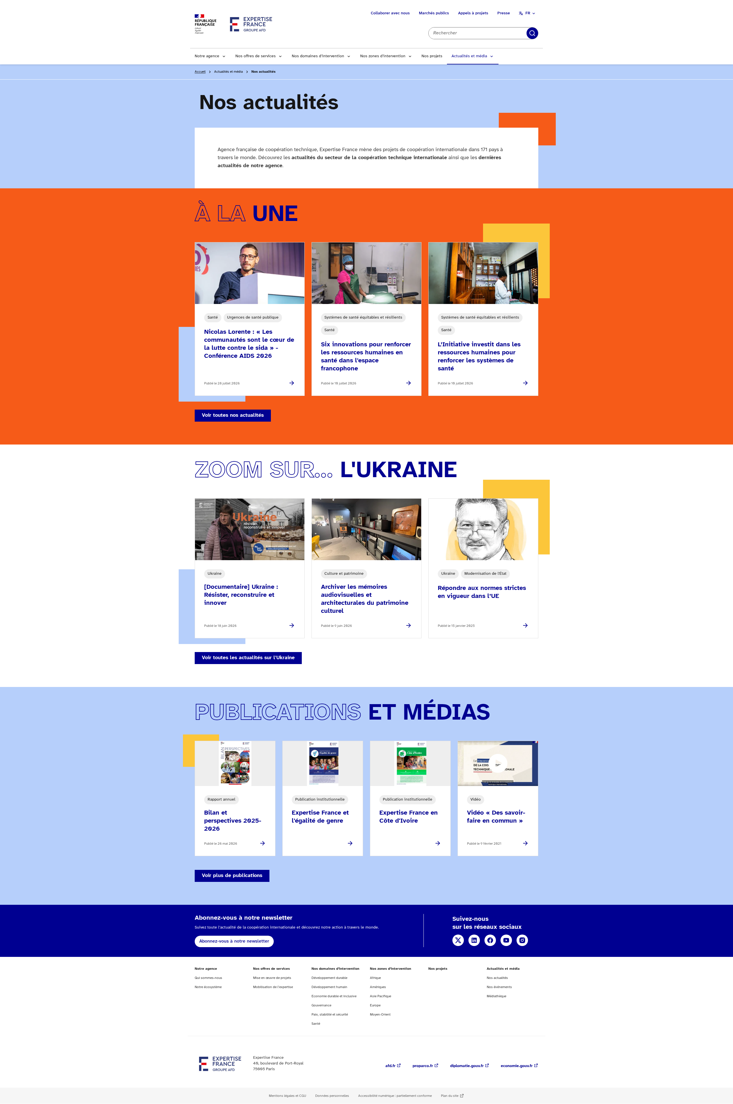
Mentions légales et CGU (287, 1096)
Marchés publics (434, 13)
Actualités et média (469, 56)
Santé (316, 1024)
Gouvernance (321, 1005)
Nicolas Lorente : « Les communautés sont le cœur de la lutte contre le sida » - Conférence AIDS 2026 (249, 344)
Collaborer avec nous (390, 13)
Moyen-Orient (380, 1014)
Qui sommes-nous (208, 978)
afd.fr (390, 1066)
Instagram (522, 940)
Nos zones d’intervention (382, 56)
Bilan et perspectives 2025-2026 (232, 820)
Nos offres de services (255, 56)
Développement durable (329, 978)
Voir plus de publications (232, 875)
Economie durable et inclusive (334, 996)
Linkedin (474, 940)
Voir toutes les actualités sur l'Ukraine (248, 658)
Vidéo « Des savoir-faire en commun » (496, 816)
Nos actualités (497, 978)
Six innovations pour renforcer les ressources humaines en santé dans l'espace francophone (366, 356)
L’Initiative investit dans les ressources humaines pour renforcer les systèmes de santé (479, 356)
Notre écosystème (208, 987)
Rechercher (532, 33)
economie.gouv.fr (517, 1066)
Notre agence (207, 56)
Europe (375, 1005)
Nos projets (431, 56)
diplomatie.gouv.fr (467, 1066)
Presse (503, 13)
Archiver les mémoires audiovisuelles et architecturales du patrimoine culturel (364, 599)
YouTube (506, 940)
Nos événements (499, 987)
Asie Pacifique (380, 996)
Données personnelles (332, 1096)
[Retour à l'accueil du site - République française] (251, 24)
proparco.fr (423, 1066)
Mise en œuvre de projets (272, 978)
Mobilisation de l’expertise (273, 987)
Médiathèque (496, 996)
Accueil (200, 72)
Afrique (375, 978)
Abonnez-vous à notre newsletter (234, 941)
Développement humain (329, 987)
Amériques (378, 987)
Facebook (490, 940)
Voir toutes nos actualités (233, 415)
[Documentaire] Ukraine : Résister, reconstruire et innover (241, 595)
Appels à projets (473, 13)
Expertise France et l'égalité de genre (320, 816)
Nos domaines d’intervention (318, 56)
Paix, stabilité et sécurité (330, 1014)
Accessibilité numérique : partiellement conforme (395, 1096)
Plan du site (449, 1096)
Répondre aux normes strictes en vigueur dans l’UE (482, 592)
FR (527, 13)
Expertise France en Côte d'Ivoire (408, 816)
